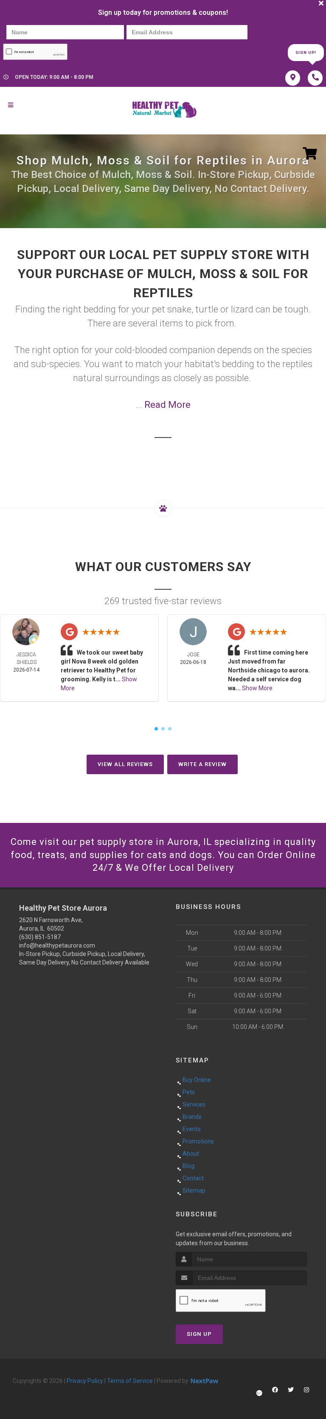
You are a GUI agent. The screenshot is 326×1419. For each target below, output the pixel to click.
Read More (167, 404)
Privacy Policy (85, 1380)
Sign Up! (305, 52)
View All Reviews (125, 764)
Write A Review (202, 764)
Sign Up (199, 1334)
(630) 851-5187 (40, 937)
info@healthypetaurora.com (57, 945)
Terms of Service (130, 1380)
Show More (257, 688)
